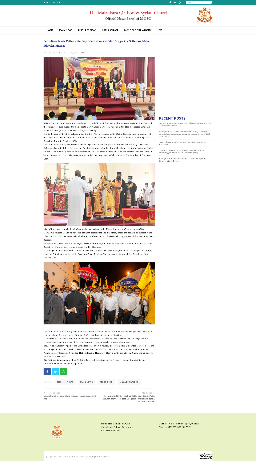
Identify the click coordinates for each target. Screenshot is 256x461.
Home (50, 30)
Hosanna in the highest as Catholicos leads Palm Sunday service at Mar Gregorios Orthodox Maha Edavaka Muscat (129, 399)
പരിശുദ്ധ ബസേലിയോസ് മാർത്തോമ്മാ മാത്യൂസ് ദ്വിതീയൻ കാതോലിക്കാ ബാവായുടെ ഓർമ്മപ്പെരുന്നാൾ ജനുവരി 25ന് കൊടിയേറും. (184, 134)
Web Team (79, 52)
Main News (65, 30)
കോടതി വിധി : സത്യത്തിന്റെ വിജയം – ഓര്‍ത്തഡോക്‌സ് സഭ (70, 397)
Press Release (110, 30)
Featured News (87, 30)
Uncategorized (129, 382)
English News (65, 382)
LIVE (159, 30)
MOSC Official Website (138, 30)
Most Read (106, 382)
